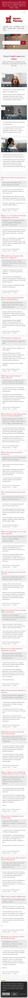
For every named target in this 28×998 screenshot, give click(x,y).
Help (11, 26)
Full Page (15, 210)
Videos (17, 46)
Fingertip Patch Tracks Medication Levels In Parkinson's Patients (13, 823)
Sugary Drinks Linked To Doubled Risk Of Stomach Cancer (14, 458)
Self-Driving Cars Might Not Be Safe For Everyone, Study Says (12, 382)
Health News (8, 46)
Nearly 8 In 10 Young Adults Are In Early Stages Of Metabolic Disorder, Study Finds (13, 222)
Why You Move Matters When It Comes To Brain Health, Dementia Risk (13, 539)
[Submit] (23, 43)
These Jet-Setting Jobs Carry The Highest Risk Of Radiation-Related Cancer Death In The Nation (13, 780)
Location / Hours (11, 28)
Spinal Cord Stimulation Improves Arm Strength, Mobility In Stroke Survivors (13, 617)
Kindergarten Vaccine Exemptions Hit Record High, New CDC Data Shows (12, 944)
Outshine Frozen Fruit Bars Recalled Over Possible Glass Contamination (12, 656)
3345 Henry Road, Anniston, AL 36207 (11, 2)
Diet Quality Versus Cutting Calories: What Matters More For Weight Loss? (13, 263)
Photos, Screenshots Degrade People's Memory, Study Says (12, 696)
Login (4, 30)
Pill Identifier (17, 26)
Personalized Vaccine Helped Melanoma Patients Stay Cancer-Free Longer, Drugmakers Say (13, 421)
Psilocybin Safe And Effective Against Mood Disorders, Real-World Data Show (12, 305)
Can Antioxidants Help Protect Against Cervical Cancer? (13, 498)
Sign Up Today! (20, 28)
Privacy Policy (22, 994)
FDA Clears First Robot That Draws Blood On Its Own (11, 184)
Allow (6, 994)
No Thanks (14, 994)
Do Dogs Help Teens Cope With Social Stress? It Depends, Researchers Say (13, 865)
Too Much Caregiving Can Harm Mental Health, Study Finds (13, 578)
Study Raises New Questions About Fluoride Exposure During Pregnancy (13, 739)
